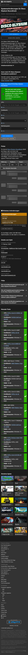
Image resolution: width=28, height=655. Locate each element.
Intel (3, 591)
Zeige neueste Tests (7, 80)
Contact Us (3, 614)
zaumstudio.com (6, 267)
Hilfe (3, 107)
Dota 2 (2, 577)
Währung (3, 162)
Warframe (3, 554)
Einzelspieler (4, 248)
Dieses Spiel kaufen (14, 38)
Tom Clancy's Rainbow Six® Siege (8, 560)
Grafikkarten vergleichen (6, 593)
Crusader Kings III (5, 556)
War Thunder (3, 581)
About (2, 604)
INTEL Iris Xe (15, 333)
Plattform (12, 162)
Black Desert (3, 552)
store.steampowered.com (8, 275)
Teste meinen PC (14, 34)
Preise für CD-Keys (5, 543)
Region (21, 162)
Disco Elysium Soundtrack (14, 149)
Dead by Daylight (4, 558)
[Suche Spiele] (25, 4)
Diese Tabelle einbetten (7, 228)
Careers (2, 606)
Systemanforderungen (10, 13)
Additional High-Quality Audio (17, 248)
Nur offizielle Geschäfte (9, 168)
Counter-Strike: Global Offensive (7, 566)
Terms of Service (9, 652)
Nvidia (3, 600)
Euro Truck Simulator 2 (6, 545)
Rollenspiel (4, 252)
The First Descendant (5, 583)
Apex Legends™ (4, 547)
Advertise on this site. (14, 625)
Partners (3, 608)
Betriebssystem (5, 126)
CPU (2, 102)
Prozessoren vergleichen (6, 587)
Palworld (3, 550)
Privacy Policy (4, 612)
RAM (2, 118)
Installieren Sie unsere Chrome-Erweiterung (14, 94)
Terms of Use (4, 610)
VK (3, 618)
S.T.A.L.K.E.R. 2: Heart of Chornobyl (8, 568)
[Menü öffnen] (25, 1)
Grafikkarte (4, 110)
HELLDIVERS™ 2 (5, 549)
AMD (3, 589)
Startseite (6, 2)
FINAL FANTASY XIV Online (7, 562)
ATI (3, 596)
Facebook (4, 616)
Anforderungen (4, 564)
